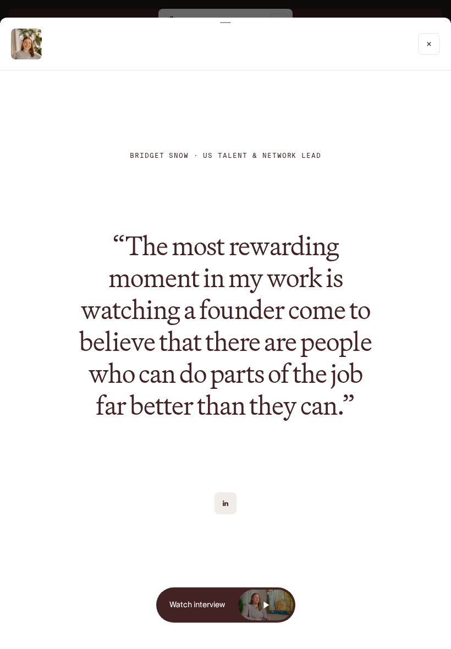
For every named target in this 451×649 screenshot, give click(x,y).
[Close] (429, 44)
